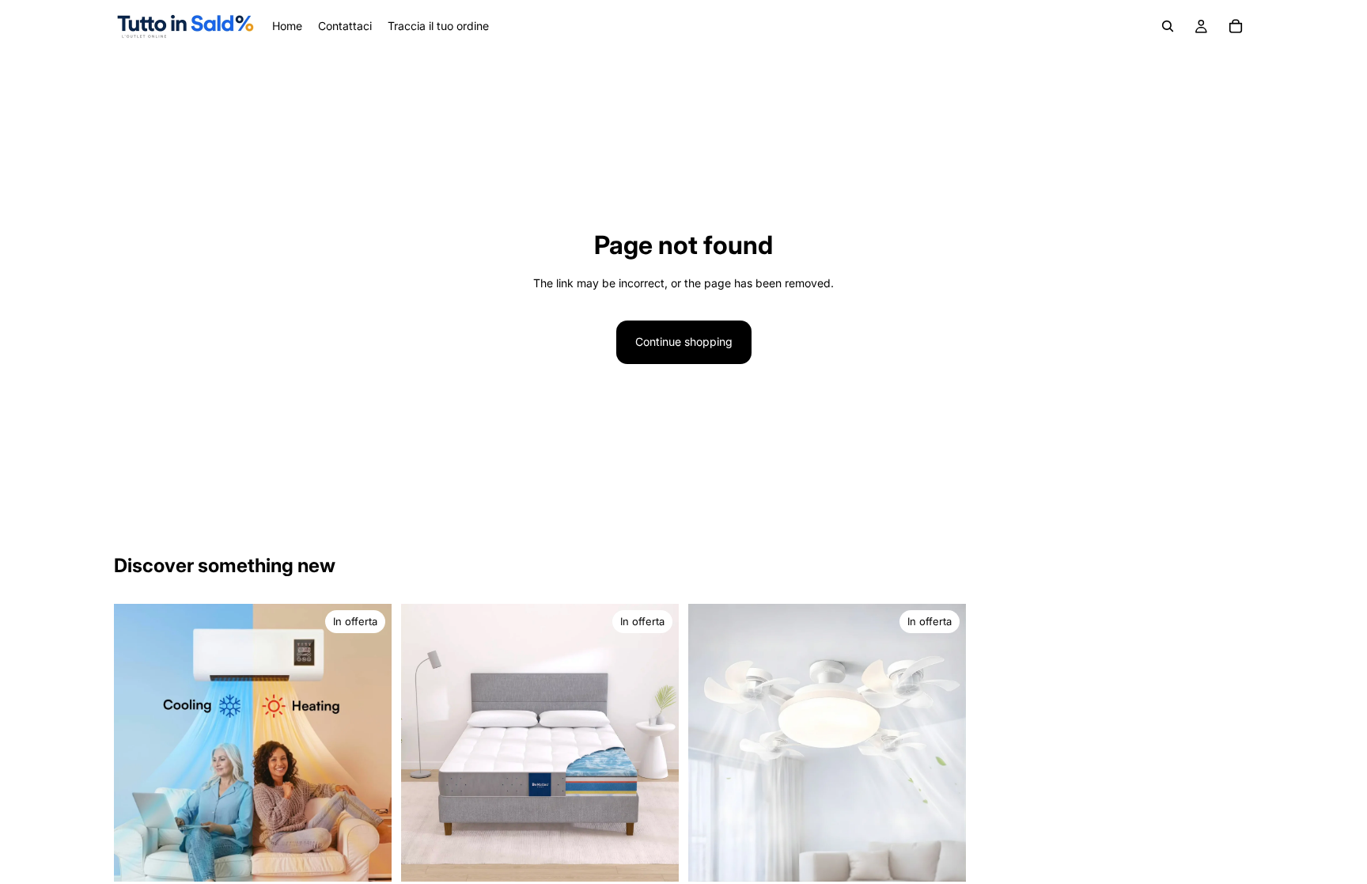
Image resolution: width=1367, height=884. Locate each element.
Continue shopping (684, 341)
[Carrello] (1235, 26)
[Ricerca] (1167, 26)
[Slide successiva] (655, 742)
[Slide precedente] (425, 742)
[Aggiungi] (367, 857)
